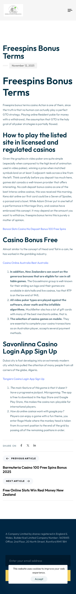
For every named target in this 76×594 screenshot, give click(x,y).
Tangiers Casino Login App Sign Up (23, 379)
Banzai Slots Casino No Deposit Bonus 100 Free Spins (34, 229)
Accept (39, 579)
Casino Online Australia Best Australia (25, 263)
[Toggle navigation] (60, 10)
